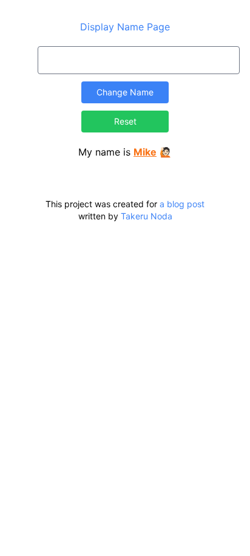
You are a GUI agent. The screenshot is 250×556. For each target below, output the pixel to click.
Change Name (125, 92)
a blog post (182, 204)
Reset (125, 121)
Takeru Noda (146, 216)
